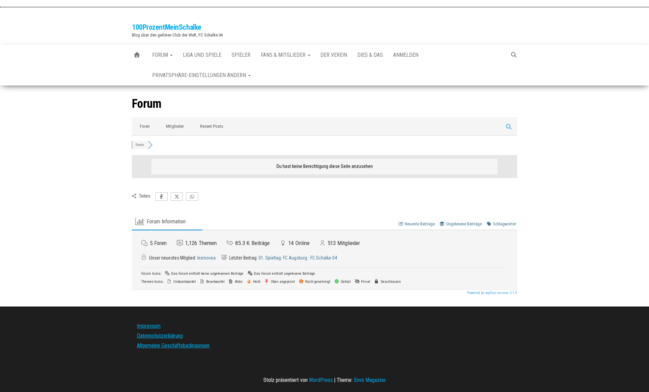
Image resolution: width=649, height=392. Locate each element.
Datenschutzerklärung (160, 336)
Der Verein (333, 55)
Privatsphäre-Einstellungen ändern (199, 75)
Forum (160, 55)
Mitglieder (175, 126)
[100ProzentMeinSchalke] (137, 55)
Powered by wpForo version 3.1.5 (491, 293)
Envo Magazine (370, 380)
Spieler (241, 55)
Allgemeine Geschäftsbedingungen (173, 345)
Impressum (149, 326)
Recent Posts (211, 126)
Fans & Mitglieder (284, 55)
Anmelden (405, 55)
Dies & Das (370, 55)
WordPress (321, 380)
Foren (145, 126)
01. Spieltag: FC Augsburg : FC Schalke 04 (298, 258)
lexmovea (206, 258)
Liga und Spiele (202, 55)
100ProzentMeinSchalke (166, 27)
